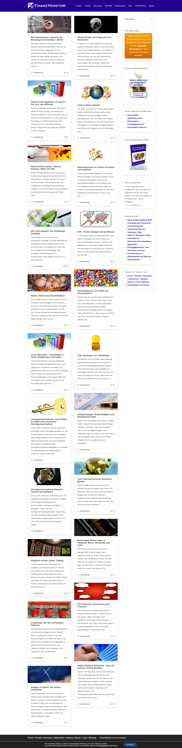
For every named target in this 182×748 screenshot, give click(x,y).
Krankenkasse (120, 6)
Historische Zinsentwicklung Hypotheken (139, 242)
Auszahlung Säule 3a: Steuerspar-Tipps (136, 230)
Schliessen (130, 745)
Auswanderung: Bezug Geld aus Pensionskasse (139, 224)
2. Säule (79, 6)
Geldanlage (98, 6)
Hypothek (108, 6)
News (130, 6)
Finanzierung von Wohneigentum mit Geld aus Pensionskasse (139, 256)
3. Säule (87, 6)
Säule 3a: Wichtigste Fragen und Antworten (139, 236)
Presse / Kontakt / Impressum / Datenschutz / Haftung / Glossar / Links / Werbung (139, 279)
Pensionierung (140, 6)
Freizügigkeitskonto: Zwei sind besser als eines (138, 248)
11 (67, 266)
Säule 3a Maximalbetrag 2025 (139, 220)
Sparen (151, 6)
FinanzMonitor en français (138, 285)
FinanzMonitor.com (136, 205)
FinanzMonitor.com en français (113, 738)
